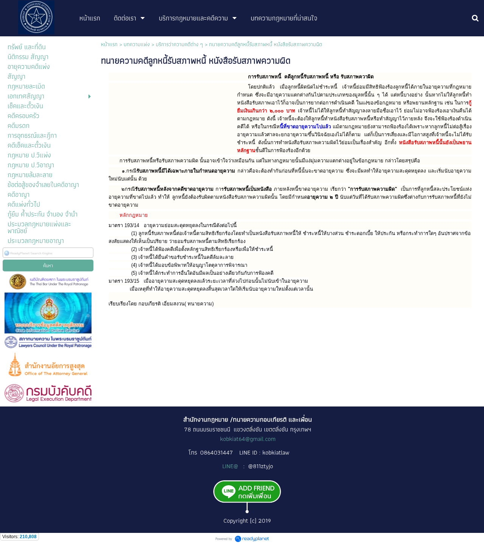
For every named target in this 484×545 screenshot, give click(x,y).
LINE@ (231, 466)
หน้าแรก (109, 44)
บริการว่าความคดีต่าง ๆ (179, 44)
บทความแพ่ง (137, 44)
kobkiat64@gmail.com (248, 439)
